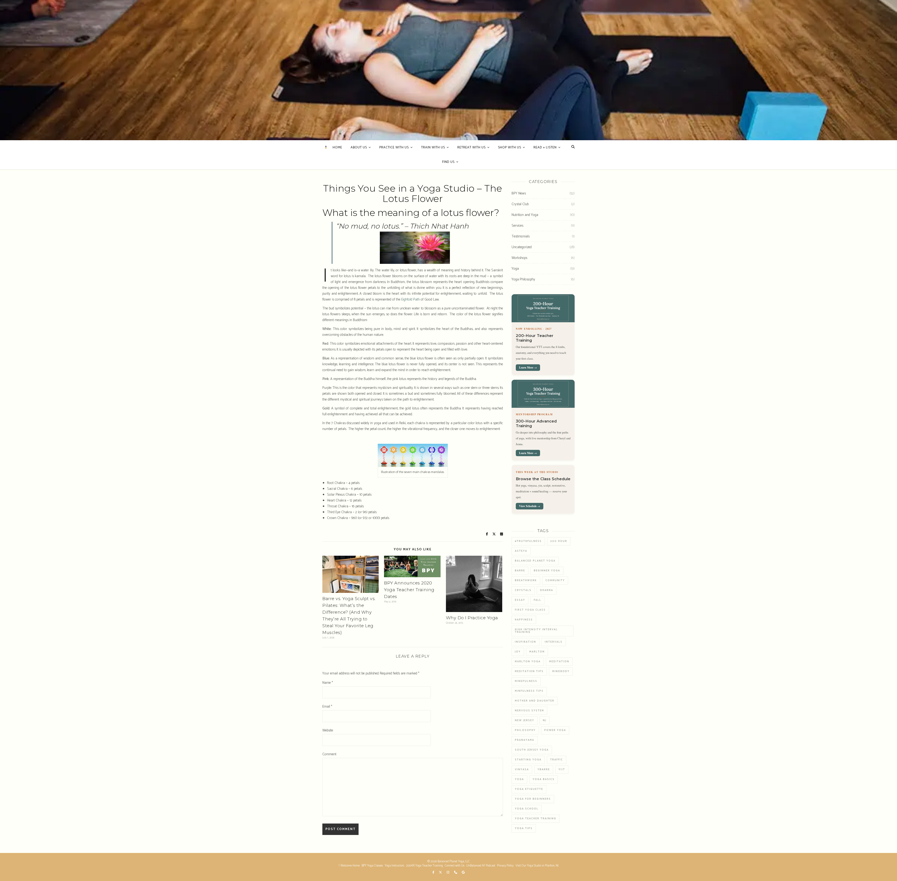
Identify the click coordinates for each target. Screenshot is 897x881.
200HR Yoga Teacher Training (424, 865)
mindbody (561, 671)
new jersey (524, 720)
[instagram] (448, 872)
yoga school (526, 809)
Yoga (515, 269)
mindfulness (526, 681)
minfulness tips (529, 691)
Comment (329, 754)
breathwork (526, 580)
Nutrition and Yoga (525, 215)
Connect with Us (454, 865)
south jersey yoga (532, 750)
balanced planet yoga (535, 561)
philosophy (525, 730)
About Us (359, 147)
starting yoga (528, 760)
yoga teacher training (535, 819)
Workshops (519, 258)
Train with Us (433, 147)
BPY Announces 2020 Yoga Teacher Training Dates (409, 589)
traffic (556, 760)
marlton (537, 652)
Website (327, 730)
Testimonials (521, 236)
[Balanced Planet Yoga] (325, 147)
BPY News (519, 193)
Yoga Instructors (394, 865)
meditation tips (529, 671)
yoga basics (544, 779)
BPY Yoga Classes (372, 865)
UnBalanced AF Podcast (480, 865)
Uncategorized (522, 247)
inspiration (525, 642)
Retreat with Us (471, 147)
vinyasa (522, 769)
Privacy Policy (505, 865)
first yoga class (530, 610)
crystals (523, 590)
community (555, 580)
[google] (463, 872)
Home (337, 147)
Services (517, 226)
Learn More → (528, 367)
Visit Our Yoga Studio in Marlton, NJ (537, 865)
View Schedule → (529, 506)
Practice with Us (394, 147)
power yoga (555, 730)
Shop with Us (509, 147)
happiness (524, 620)
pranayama (524, 740)
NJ (544, 720)
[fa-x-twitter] (441, 872)
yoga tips (524, 828)
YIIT (562, 769)
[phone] (456, 872)
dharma (546, 590)
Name (327, 683)
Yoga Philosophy (523, 279)
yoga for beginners (533, 799)
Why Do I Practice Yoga (472, 617)
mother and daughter (534, 701)
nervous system (529, 711)
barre (520, 571)
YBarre (543, 769)
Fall (537, 600)
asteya (521, 551)
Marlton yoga (528, 661)
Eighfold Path (410, 299)
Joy (518, 652)
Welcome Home (350, 865)
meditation (559, 661)
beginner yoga (547, 571)
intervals (553, 642)
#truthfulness (528, 541)
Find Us (448, 162)
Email (327, 706)
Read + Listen (545, 147)
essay (520, 600)
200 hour (558, 541)
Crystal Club (520, 204)
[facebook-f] (433, 872)
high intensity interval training (536, 630)
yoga (519, 779)
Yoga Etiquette (529, 789)
